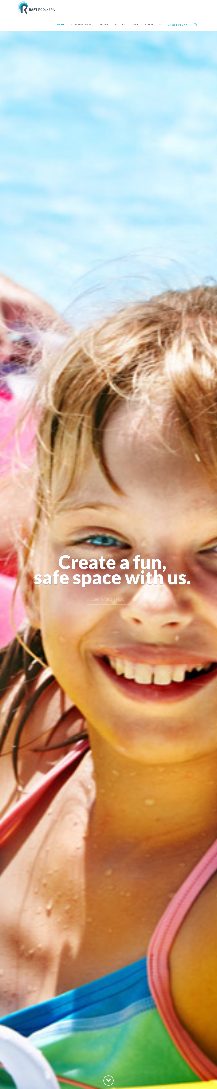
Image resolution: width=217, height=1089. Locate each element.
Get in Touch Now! (108, 599)
